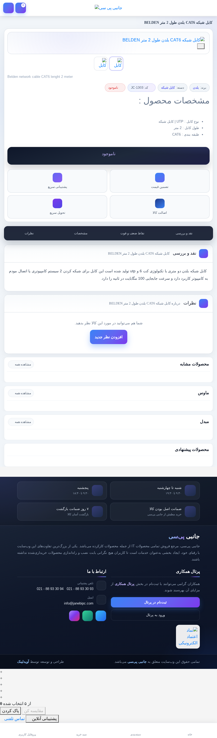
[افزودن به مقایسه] (201, 46)
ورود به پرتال (155, 615)
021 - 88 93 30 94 (50, 589)
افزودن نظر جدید (109, 337)
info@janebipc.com (78, 603)
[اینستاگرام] (74, 616)
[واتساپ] (87, 616)
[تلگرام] (101, 616)
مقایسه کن (33, 710)
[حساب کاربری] (8, 8)
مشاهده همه (23, 364)
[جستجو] (196, 8)
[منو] (208, 8)
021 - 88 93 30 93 (80, 589)
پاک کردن (10, 710)
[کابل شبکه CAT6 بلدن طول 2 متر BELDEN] (108, 40)
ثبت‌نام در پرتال (155, 602)
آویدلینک (23, 662)
